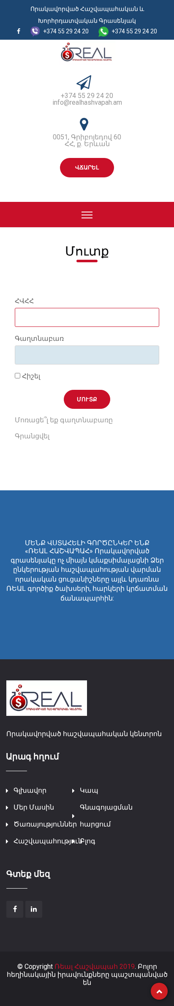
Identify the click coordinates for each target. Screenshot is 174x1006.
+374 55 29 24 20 (87, 96)
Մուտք (87, 399)
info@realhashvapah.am (87, 102)
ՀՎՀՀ (24, 301)
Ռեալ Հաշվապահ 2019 (94, 966)
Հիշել (30, 376)
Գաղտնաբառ (39, 338)
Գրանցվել (32, 436)
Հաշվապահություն (48, 841)
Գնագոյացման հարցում (106, 815)
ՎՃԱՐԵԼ (87, 167)
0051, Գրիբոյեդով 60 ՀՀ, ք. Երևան (87, 140)
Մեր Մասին (34, 807)
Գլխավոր (30, 790)
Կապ (89, 790)
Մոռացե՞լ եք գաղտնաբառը (64, 420)
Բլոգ (87, 841)
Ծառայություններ (45, 824)
